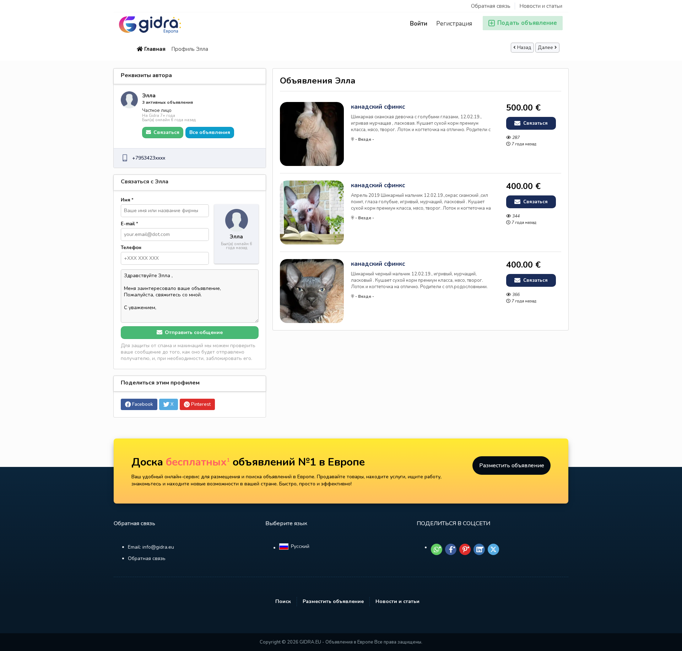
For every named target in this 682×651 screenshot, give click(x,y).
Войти (418, 24)
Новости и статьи (540, 6)
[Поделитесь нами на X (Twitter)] (493, 549)
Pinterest (201, 404)
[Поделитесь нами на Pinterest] (465, 549)
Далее (545, 47)
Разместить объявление (511, 465)
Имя (127, 200)
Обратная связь (490, 6)
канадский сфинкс (378, 107)
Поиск (283, 601)
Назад (524, 47)
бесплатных (198, 462)
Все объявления (209, 132)
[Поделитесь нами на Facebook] (450, 549)
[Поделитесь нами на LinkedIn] (479, 549)
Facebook (142, 404)
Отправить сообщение (193, 332)
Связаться (535, 123)
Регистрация (454, 24)
